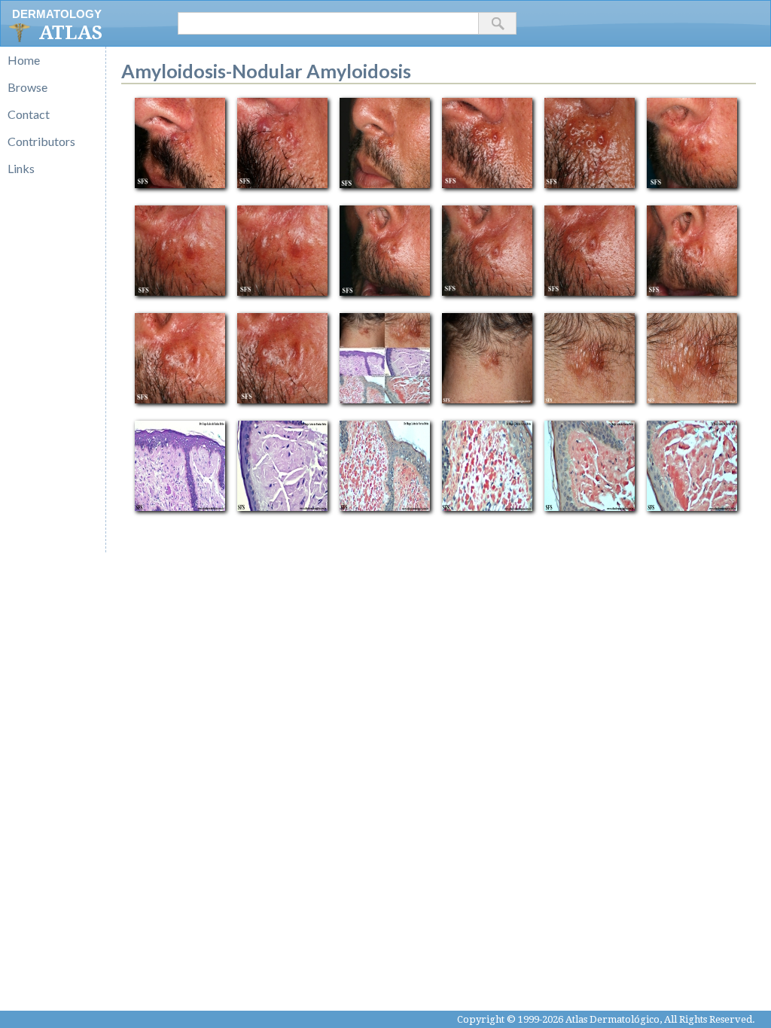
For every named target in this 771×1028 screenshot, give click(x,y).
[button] (498, 23)
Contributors (41, 141)
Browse (27, 87)
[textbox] (328, 23)
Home (24, 60)
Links (21, 168)
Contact (29, 114)
